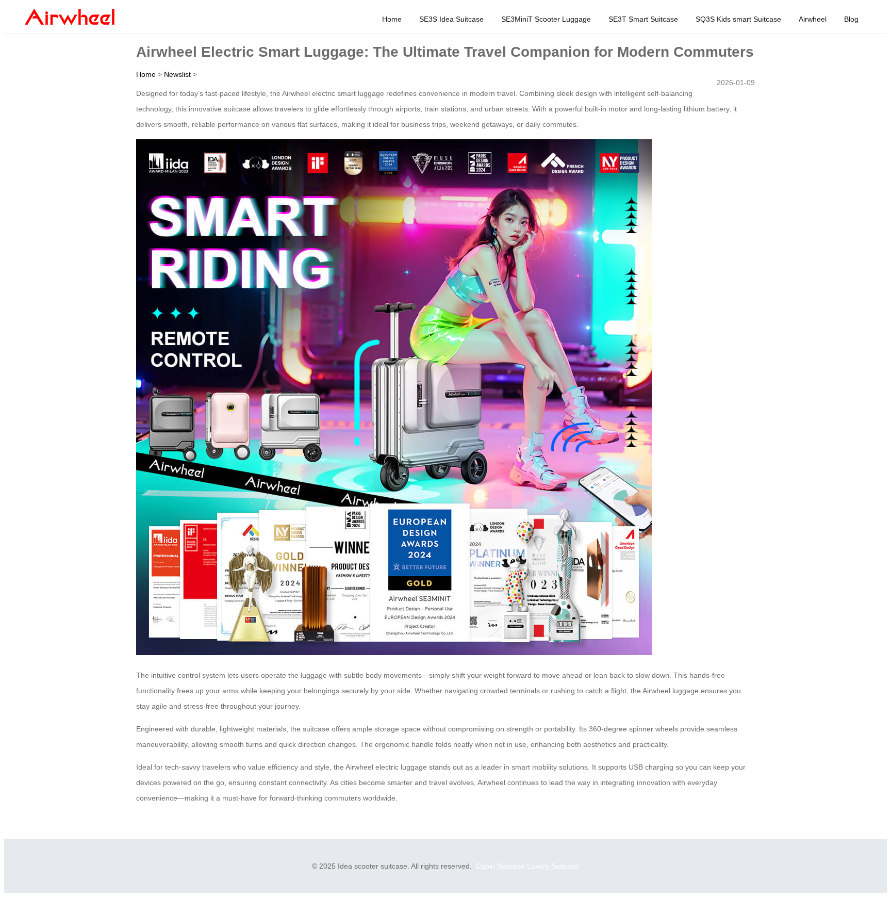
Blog (851, 19)
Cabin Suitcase (500, 866)
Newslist (177, 74)
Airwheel (813, 19)
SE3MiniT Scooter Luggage (546, 19)
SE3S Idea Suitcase (451, 19)
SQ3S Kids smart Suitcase (738, 19)
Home (392, 19)
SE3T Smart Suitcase (643, 19)
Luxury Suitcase (553, 866)
